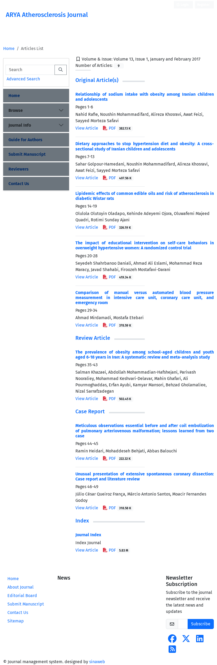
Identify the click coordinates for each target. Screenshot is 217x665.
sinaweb (97, 661)
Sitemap (15, 620)
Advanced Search (23, 78)
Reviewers (18, 169)
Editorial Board (22, 595)
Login (184, 5)
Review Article (92, 338)
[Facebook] (172, 640)
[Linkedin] (199, 640)
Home (9, 48)
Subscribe (200, 623)
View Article (86, 128)
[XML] (204, 59)
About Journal (20, 587)
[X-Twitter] (186, 640)
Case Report (90, 411)
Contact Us (18, 183)
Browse (15, 110)
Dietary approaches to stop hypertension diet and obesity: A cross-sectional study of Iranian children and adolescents (144, 146)
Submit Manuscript (27, 154)
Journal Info (19, 125)
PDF (119, 128)
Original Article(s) (96, 80)
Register (203, 5)
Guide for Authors (25, 139)
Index (82, 520)
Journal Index (88, 534)
